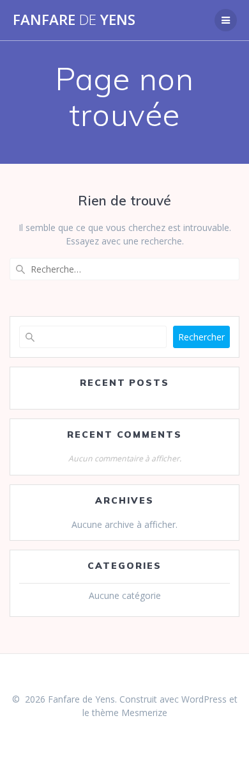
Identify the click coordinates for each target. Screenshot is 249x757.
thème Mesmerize (129, 712)
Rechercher (201, 337)
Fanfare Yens (74, 20)
